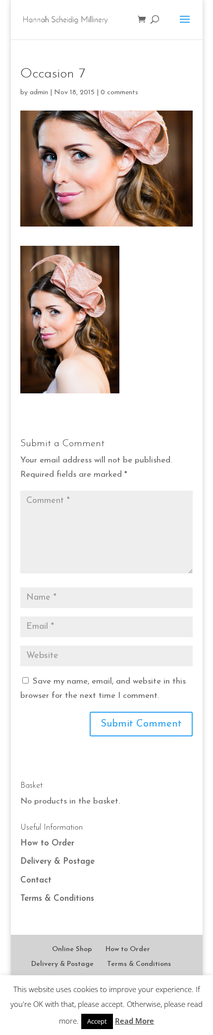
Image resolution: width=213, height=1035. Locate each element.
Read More (134, 1021)
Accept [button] (97, 1021)
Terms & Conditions (57, 898)
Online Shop (72, 949)
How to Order (47, 843)
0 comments (119, 92)
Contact (36, 880)
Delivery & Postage (57, 861)
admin (39, 92)
